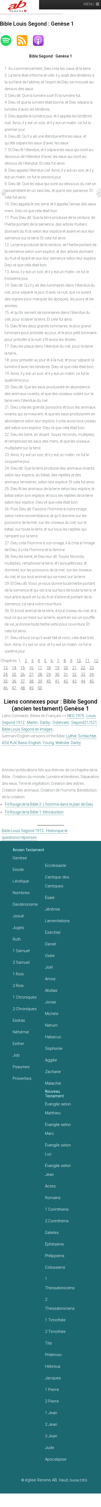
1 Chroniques (25, 997)
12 (96, 661)
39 (40, 681)
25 (14, 674)
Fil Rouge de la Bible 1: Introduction (34, 812)
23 (91, 668)
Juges (18, 927)
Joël (49, 967)
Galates (52, 1232)
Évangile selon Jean (58, 1170)
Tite (48, 1343)
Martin (32, 722)
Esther (18, 1043)
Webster (62, 743)
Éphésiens (54, 1244)
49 (31, 688)
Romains (53, 1197)
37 (22, 681)
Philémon (53, 1354)
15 (22, 668)
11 (87, 661)
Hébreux (52, 1366)
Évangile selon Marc (58, 1129)
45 (91, 681)
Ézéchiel (52, 932)
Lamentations (57, 920)
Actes (50, 1186)
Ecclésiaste (55, 865)
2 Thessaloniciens (60, 1304)
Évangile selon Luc (58, 1149)
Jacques (53, 1378)
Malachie (53, 1083)
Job (16, 1055)
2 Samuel (21, 962)
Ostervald (61, 722)
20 (66, 668)
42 (66, 681)
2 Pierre (52, 1401)
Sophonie (53, 1048)
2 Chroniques (25, 1008)
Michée (51, 1013)
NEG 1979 (75, 716)
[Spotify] (9, 40)
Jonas (50, 1002)
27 (31, 674)
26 (22, 674)
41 (57, 681)
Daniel (50, 944)
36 (14, 681)
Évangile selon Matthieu (58, 1108)
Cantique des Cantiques (57, 881)
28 (40, 674)
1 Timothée (55, 1320)
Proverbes (22, 1078)
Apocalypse (56, 1459)
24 (5, 674)
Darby (45, 722)
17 (40, 668)
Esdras (19, 1020)
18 (48, 668)
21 (74, 668)
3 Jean (51, 1436)
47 (14, 688)
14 (14, 668)
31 (66, 674)
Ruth (17, 939)
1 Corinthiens (57, 1209)
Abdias (51, 990)
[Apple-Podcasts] (41, 40)
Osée (50, 955)
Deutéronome (25, 904)
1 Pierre (52, 1389)
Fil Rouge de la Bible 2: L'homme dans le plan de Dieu (49, 804)
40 (48, 681)
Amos (50, 978)
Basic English (29, 743)
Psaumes (21, 1066)
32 (74, 674)
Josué (18, 916)
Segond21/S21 (84, 722)
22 (83, 668)
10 (78, 661)
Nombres (21, 892)
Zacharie (53, 1071)
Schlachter (87, 736)
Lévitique (21, 881)
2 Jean (51, 1424)
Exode (18, 869)
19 (57, 668)
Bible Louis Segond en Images (27, 729)
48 (22, 688)
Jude (49, 1447)
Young (48, 743)
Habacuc (53, 1036)
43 (74, 681)
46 (5, 688)
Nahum (51, 1025)
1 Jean (51, 1412)
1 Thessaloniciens (60, 1283)
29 (48, 674)
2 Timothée (55, 1331)
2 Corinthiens (57, 1221)
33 (83, 674)
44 (83, 681)
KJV (13, 743)
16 (31, 668)
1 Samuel (21, 950)
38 (31, 681)
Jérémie (52, 909)
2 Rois (18, 985)
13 (5, 668)
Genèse (20, 858)
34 (91, 674)
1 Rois (18, 974)
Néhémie (21, 1032)
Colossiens (55, 1267)
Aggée (51, 1060)
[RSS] (25, 40)
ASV (5, 743)
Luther (71, 736)
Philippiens (54, 1255)
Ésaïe (50, 897)
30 (57, 674)
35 (5, 681)
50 (40, 688)
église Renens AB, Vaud (46, 1480)
